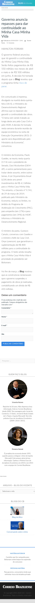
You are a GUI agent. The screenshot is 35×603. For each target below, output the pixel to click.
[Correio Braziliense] (9, 3)
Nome (4, 317)
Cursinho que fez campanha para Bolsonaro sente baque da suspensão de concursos (17, 559)
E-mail (4, 325)
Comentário (6, 308)
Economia (11, 43)
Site (2, 334)
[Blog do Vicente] (26, 3)
